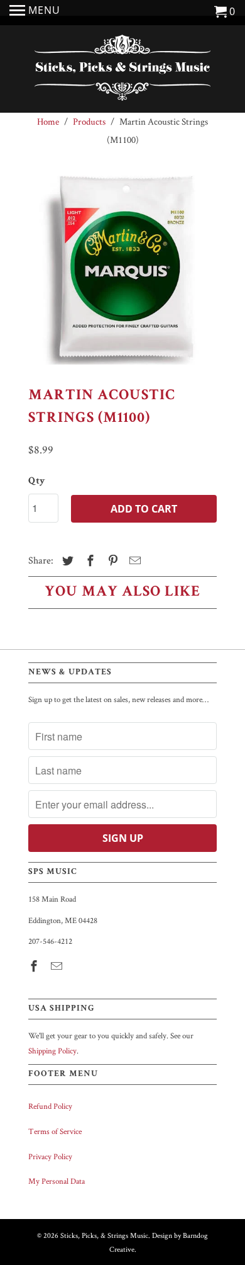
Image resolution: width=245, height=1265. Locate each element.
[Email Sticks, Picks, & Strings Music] (58, 966)
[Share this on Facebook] (89, 560)
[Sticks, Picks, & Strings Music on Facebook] (35, 966)
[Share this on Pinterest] (111, 560)
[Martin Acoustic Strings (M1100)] (122, 270)
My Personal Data (56, 1181)
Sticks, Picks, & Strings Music (104, 1235)
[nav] (34, 12)
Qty (36, 482)
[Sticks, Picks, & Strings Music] (122, 70)
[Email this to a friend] (133, 560)
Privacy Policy (50, 1156)
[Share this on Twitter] (66, 560)
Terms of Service (55, 1131)
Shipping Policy (52, 1050)
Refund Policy (50, 1106)
